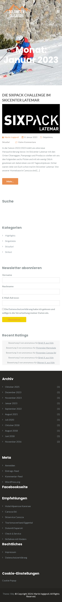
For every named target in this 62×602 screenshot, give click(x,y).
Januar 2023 (11, 403)
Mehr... (10, 181)
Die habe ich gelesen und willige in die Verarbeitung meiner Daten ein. (28, 311)
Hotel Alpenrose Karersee (18, 506)
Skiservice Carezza (14, 517)
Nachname (8, 286)
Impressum (10, 552)
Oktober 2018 (12, 425)
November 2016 (13, 441)
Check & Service (13, 533)
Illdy (12, 593)
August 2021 (11, 414)
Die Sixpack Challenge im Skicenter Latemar (26, 97)
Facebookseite (15, 487)
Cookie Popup (9, 580)
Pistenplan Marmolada (46, 348)
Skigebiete (48, 137)
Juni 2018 (10, 436)
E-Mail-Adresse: (10, 297)
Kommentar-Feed (13, 476)
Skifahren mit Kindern (15, 539)
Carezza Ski (11, 511)
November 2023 (13, 397)
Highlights (10, 235)
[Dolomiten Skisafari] (16, 11)
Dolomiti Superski (14, 528)
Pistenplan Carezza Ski (46, 352)
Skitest (8, 252)
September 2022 (13, 408)
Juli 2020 (9, 419)
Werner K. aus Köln (46, 362)
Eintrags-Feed (12, 471)
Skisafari (6, 142)
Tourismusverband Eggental (19, 522)
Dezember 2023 (13, 392)
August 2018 (11, 430)
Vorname (7, 275)
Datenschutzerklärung (16, 557)
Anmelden (10, 465)
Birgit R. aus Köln (46, 343)
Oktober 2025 (12, 386)
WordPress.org (12, 481)
